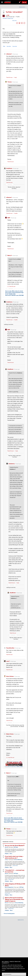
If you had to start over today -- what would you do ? (14, 857)
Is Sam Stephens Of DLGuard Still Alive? (15, 884)
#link (4, 46)
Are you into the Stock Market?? (14, 845)
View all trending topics (9, 913)
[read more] (15, 865)
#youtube (14, 46)
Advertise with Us (22, 7)
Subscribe (14, 20)
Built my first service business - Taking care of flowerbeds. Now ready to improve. (14, 899)
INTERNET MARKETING (8, 18)
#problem (9, 46)
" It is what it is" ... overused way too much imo (14, 871)
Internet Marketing (18, 859)
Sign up (24, 2)
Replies (7, 853)
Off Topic (16, 847)
